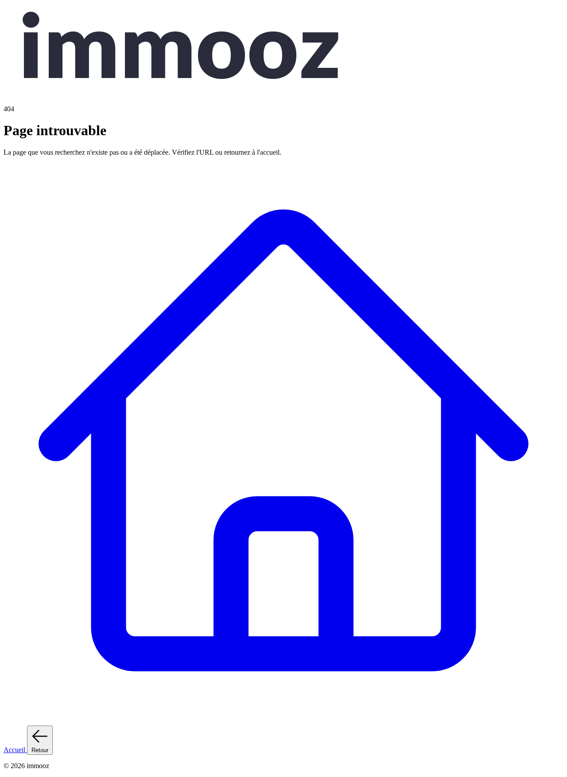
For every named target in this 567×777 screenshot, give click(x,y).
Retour (39, 750)
